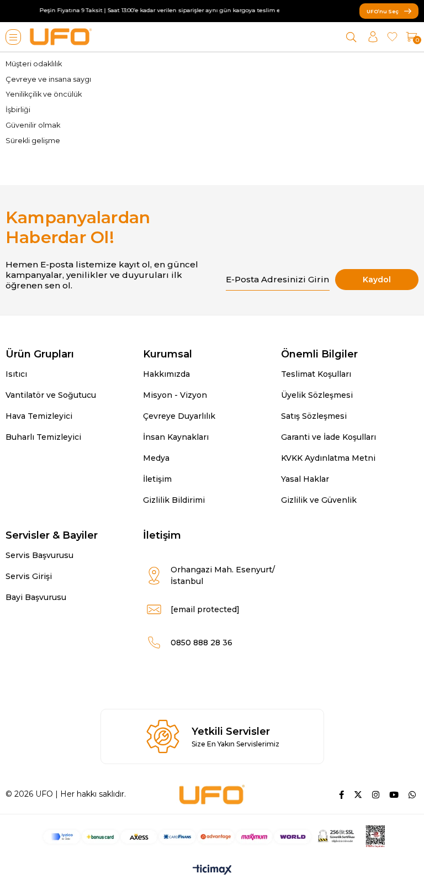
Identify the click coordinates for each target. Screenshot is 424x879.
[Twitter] (358, 795)
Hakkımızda (166, 374)
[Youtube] (393, 795)
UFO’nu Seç (383, 11)
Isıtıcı (16, 374)
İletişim (157, 479)
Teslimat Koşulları (316, 374)
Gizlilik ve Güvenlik (319, 500)
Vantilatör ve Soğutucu (51, 395)
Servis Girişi (29, 576)
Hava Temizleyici (39, 416)
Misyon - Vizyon (175, 395)
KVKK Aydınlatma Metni (328, 458)
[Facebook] (341, 795)
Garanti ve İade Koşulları (328, 437)
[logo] (212, 794)
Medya (156, 458)
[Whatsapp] (412, 795)
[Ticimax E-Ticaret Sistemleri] (212, 870)
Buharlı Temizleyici (43, 437)
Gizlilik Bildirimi (174, 500)
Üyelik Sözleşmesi (317, 395)
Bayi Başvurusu (36, 597)
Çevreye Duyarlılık (179, 416)
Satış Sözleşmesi (314, 416)
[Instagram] (375, 795)
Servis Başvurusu (39, 555)
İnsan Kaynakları (176, 437)
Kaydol (377, 280)
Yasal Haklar (305, 479)
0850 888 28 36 (201, 643)
